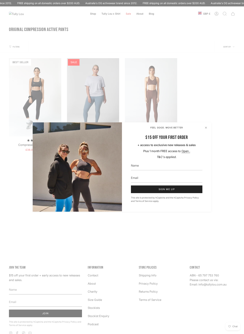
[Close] (206, 127)
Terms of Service (144, 201)
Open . (185, 151)
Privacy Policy (191, 197)
